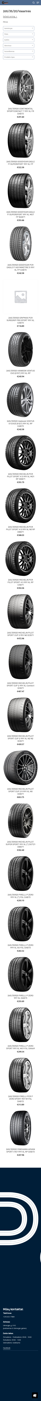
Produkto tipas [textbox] (9, 57)
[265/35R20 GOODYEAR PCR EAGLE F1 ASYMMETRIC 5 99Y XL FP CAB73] (20, 243)
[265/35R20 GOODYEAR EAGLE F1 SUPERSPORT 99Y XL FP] (20, 140)
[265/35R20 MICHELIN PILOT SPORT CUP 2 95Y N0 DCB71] (20, 611)
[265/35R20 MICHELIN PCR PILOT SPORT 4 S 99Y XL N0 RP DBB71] (20, 505)
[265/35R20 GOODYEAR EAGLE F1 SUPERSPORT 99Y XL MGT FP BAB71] (20, 190)
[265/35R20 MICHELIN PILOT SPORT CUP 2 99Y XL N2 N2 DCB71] (20, 714)
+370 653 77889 (9, 1317)
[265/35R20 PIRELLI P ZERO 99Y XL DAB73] (20, 974)
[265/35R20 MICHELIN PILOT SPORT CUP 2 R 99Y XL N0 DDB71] (20, 767)
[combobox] (10, 16)
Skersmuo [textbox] (7, 46)
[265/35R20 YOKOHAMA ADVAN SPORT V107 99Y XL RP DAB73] (20, 1128)
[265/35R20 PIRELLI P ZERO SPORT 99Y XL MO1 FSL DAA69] (20, 1024)
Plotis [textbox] (6, 34)
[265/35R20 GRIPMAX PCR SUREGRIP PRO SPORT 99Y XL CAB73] (20, 296)
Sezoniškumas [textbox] (9, 51)
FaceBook (6, 1348)
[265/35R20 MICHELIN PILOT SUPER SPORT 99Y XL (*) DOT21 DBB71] (20, 820)
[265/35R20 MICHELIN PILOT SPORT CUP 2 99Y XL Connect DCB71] (20, 662)
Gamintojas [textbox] (8, 28)
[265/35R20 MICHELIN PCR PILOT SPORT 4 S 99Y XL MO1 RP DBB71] (20, 452)
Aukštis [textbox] (6, 40)
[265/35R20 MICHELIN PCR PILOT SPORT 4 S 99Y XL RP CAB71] (20, 558)
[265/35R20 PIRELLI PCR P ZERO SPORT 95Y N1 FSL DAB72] (20, 1075)
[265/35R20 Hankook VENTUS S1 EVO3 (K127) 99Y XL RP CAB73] (20, 399)
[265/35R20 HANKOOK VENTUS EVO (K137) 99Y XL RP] (20, 349)
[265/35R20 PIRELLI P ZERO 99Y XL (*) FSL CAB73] (20, 873)
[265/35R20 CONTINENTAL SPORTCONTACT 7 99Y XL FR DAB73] (20, 87)
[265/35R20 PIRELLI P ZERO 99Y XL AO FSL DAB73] (20, 924)
